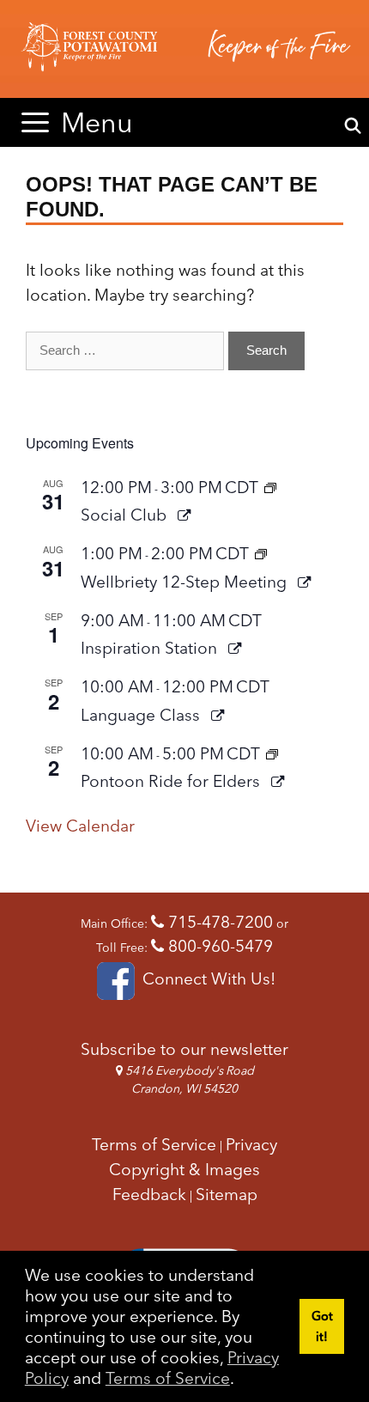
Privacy (251, 1144)
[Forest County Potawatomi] (184, 49)
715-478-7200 (218, 921)
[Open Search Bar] (353, 126)
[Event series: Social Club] (270, 487)
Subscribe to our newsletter (184, 1049)
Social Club (126, 514)
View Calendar (80, 825)
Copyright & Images (184, 1169)
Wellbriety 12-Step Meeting (186, 581)
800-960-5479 (218, 946)
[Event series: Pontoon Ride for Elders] (272, 753)
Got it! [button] (322, 1326)
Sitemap (226, 1194)
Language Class (142, 714)
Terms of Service (168, 1378)
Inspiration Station (151, 647)
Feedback (149, 1194)
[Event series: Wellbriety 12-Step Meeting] (261, 553)
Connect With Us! (206, 978)
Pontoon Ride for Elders (172, 781)
